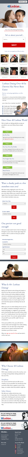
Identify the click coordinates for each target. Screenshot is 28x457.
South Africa (19, 453)
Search (14, 257)
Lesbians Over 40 (18, 438)
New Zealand (20, 449)
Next (14, 45)
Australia (19, 444)
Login (16, 437)
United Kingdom (20, 452)
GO (14, 207)
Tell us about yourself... (14, 35)
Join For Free (17, 434)
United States (20, 450)
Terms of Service (4, 435)
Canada (18, 446)
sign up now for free (11, 333)
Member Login (22, 1)
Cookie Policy (4, 437)
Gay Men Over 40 (18, 440)
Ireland (18, 447)
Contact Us (3, 444)
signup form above (9, 139)
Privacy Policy (4, 436)
